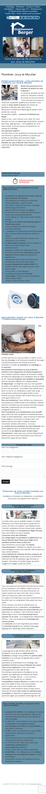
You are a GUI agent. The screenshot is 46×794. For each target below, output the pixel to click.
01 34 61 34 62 (29, 17)
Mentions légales (36, 784)
